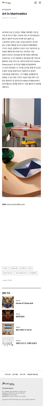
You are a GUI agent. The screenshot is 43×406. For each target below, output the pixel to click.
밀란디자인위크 (7, 273)
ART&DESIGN (6, 10)
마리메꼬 (23, 268)
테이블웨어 (33, 273)
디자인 (5, 268)
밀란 (30, 268)
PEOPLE (18, 341)
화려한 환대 (20, 316)
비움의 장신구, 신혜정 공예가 (26, 343)
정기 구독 (22, 374)
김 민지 (15, 18)
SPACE (18, 301)
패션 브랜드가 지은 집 (24, 330)
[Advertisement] (21, 242)
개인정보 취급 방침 (32, 374)
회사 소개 (7, 374)
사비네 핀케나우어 (21, 273)
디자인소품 (14, 268)
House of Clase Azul (24, 303)
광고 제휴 (15, 374)
